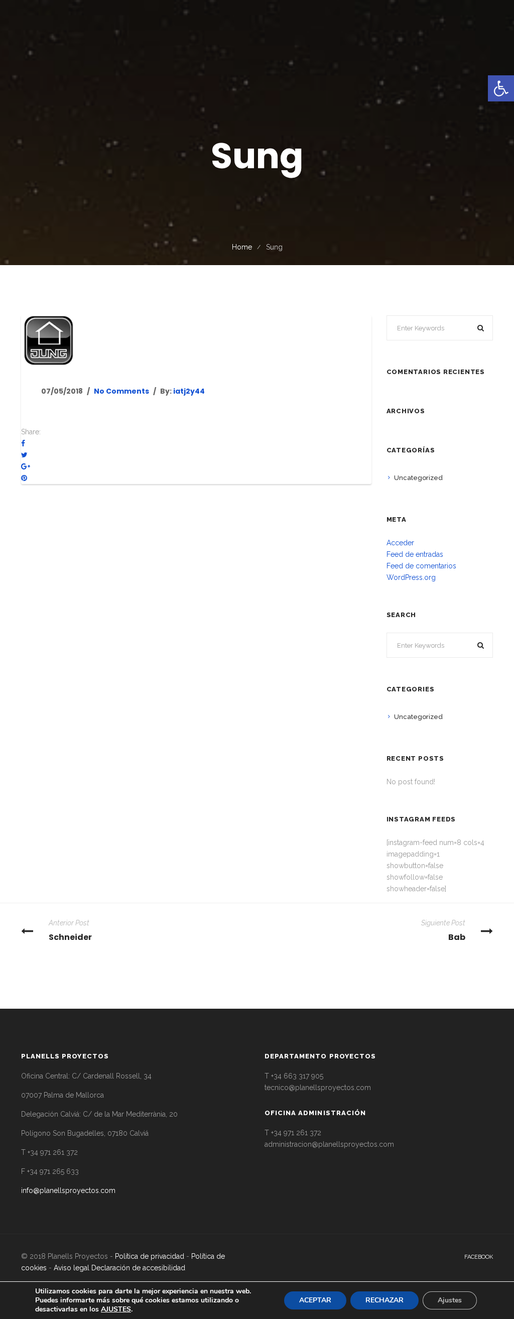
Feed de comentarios (421, 566)
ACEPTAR (315, 1300)
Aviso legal (71, 1268)
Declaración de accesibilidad (138, 1268)
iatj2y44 (189, 391)
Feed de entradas (415, 554)
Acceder (400, 543)
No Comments (121, 391)
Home (242, 247)
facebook (478, 1257)
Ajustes (450, 1300)
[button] (501, 88)
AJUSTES (116, 1309)
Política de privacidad (149, 1256)
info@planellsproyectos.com (68, 1190)
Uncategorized (418, 478)
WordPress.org (411, 577)
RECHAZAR (384, 1300)
